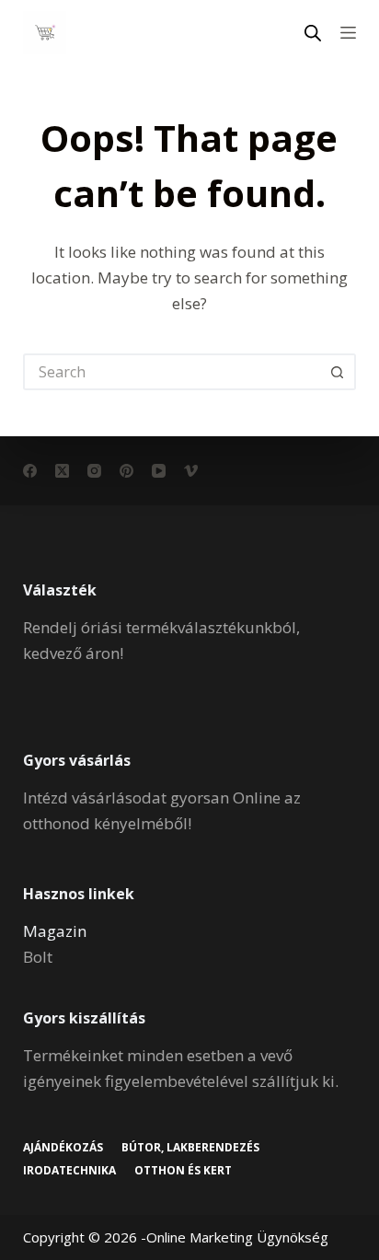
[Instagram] (94, 471)
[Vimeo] (191, 471)
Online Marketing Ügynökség (237, 1237)
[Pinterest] (126, 471)
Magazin (54, 931)
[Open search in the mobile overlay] (313, 32)
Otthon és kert (183, 1170)
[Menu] (348, 32)
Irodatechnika (69, 1170)
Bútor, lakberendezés (190, 1147)
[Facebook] (30, 471)
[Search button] (337, 371)
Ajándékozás (63, 1147)
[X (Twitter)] (62, 471)
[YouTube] (159, 471)
